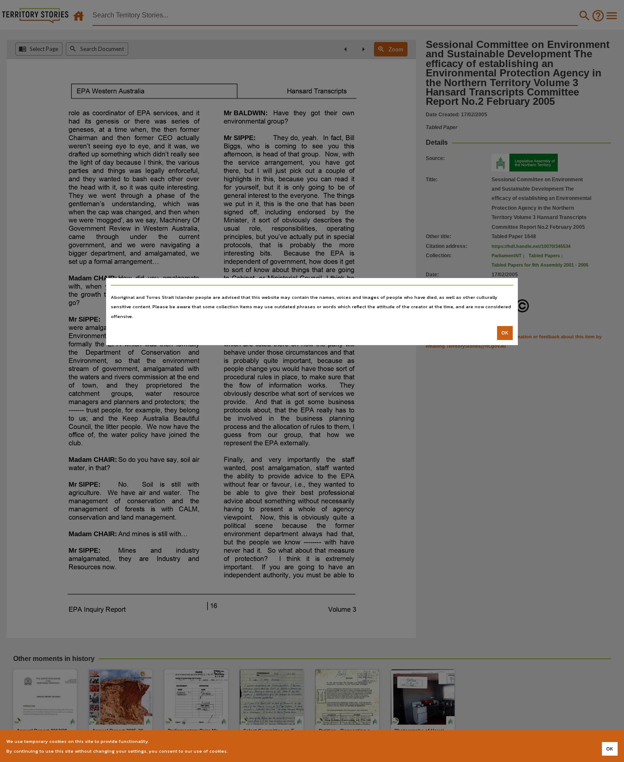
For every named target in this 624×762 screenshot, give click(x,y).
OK (505, 333)
